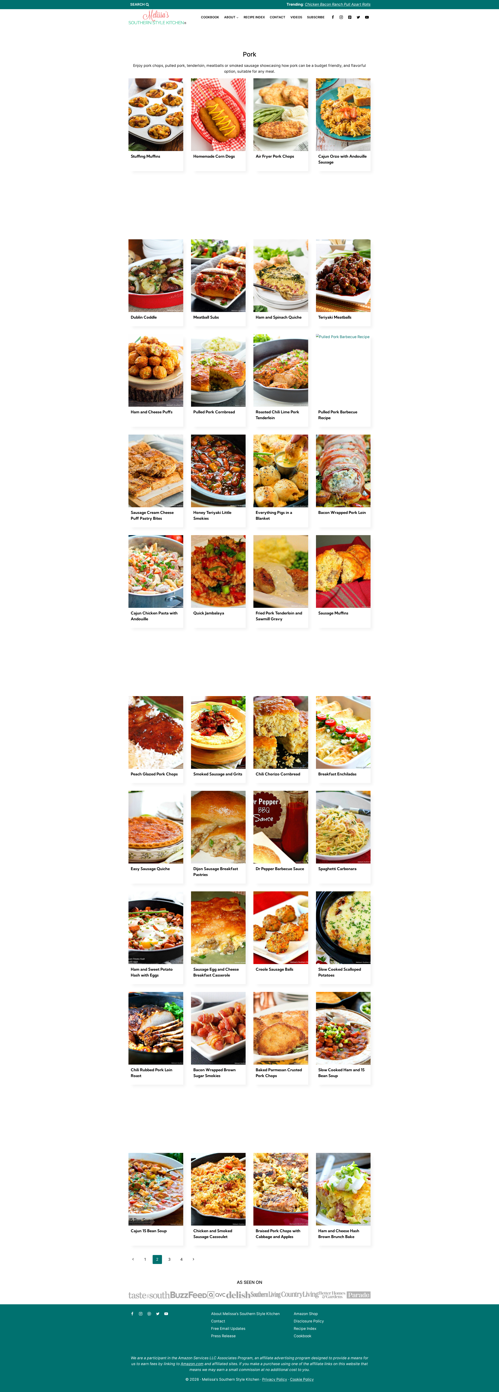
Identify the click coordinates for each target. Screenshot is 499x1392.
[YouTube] (367, 17)
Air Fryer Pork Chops (275, 156)
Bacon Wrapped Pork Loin (342, 512)
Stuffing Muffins (145, 156)
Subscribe (316, 17)
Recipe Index (254, 17)
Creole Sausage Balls (274, 969)
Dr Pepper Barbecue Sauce (280, 868)
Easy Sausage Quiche (150, 868)
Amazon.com (192, 1364)
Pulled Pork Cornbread (214, 411)
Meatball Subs (206, 317)
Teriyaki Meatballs (334, 317)
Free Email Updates (228, 1328)
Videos (296, 17)
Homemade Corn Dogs (214, 156)
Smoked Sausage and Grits (217, 774)
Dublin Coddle (144, 317)
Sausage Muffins (333, 613)
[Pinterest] (350, 17)
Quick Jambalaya (208, 613)
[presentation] (155, 114)
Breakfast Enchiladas (337, 774)
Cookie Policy (302, 1379)
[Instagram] (341, 17)
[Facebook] (332, 17)
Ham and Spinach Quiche (279, 317)
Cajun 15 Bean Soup (149, 1230)
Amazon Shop (306, 1314)
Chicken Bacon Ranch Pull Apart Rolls (338, 4)
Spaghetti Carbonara (337, 868)
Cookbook (210, 17)
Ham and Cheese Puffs (152, 411)
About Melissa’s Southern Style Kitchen (245, 1314)
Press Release (223, 1336)
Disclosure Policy (309, 1321)
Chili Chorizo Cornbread (278, 774)
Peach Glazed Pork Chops (154, 774)
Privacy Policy (274, 1379)
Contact (277, 17)
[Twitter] (358, 17)
